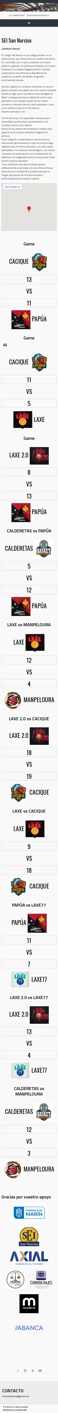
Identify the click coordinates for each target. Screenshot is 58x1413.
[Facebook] (17, 1370)
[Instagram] (25, 1370)
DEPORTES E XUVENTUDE (15, 1410)
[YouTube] (40, 1370)
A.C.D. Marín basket (17, 15)
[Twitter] (32, 1370)
